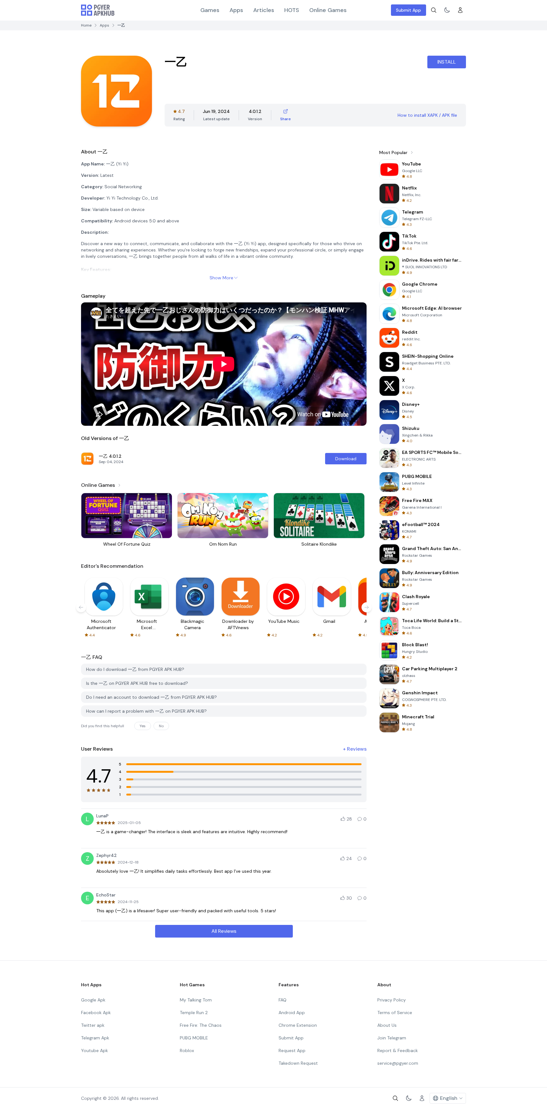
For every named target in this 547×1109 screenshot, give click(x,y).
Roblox (187, 1050)
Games (209, 10)
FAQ (282, 1000)
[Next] (367, 607)
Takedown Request (298, 1063)
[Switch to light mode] (447, 10)
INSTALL (446, 62)
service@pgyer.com (397, 1063)
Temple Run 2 (194, 1012)
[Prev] (81, 607)
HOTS (291, 10)
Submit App (408, 10)
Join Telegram (391, 1038)
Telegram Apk (95, 1038)
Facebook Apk (96, 1012)
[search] (433, 10)
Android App (292, 1012)
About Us (387, 1025)
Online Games (328, 10)
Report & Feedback (397, 1050)
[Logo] (98, 10)
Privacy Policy (391, 1000)
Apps (236, 10)
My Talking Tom (196, 1000)
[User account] (460, 10)
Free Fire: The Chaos (201, 1025)
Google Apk (93, 1000)
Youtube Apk (94, 1050)
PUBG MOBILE (194, 1038)
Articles (263, 10)
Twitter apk (92, 1025)
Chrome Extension (298, 1025)
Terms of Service (394, 1012)
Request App (292, 1050)
